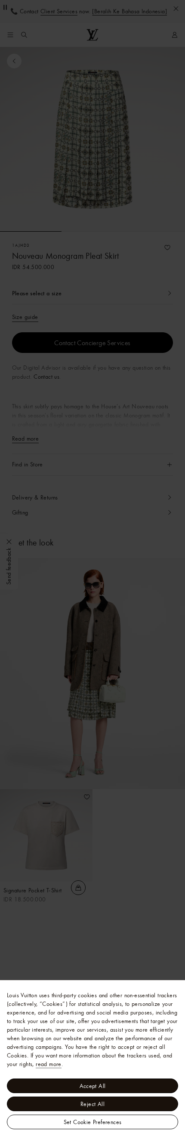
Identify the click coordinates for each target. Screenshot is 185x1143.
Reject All (92, 1104)
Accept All (93, 1086)
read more (49, 1064)
